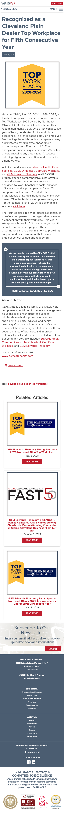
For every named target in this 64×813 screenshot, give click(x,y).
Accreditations (32, 724)
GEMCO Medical (24, 171)
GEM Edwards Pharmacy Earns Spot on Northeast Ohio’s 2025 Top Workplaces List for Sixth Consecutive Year (32, 601)
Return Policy (32, 733)
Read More (32, 461)
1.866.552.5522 (9, 9)
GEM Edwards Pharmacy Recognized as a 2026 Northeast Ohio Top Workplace (32, 451)
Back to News (15, 365)
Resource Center (32, 705)
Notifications (32, 708)
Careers (32, 727)
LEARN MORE (39, 787)
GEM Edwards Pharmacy (22, 174)
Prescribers (32, 702)
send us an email (33, 752)
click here (19, 206)
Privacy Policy (32, 737)
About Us (32, 720)
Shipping (32, 730)
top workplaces (39, 383)
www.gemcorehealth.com (17, 356)
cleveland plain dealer (19, 383)
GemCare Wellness (47, 171)
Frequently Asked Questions (32, 692)
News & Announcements (32, 699)
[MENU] (61, 9)
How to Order (32, 695)
